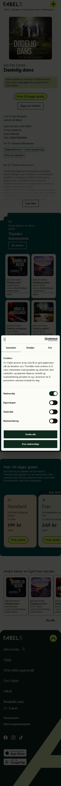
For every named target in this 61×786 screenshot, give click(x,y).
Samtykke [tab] (11, 347)
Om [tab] (50, 347)
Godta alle (30, 434)
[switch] (53, 402)
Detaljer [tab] (31, 347)
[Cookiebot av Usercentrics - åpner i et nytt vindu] (45, 339)
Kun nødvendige (30, 444)
